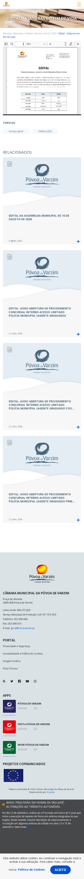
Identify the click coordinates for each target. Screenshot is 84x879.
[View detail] (78, 241)
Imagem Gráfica (12, 661)
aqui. (29, 827)
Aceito (60, 870)
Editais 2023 (45, 131)
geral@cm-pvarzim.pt (23, 628)
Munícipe (18, 33)
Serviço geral (16, 131)
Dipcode (51, 792)
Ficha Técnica (10, 668)
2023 (54, 33)
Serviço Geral (42, 33)
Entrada (7, 33)
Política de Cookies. (32, 869)
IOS (35, 708)
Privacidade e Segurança (16, 646)
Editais (29, 33)
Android (22, 708)
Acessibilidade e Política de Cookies (23, 653)
